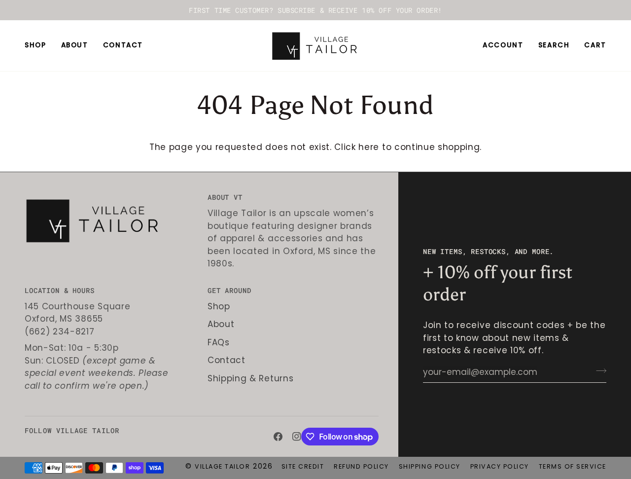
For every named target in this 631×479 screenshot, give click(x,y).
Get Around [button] (229, 290)
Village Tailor (222, 466)
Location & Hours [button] (59, 290)
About (221, 324)
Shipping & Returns (250, 378)
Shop (219, 306)
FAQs (219, 342)
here (368, 147)
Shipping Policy (429, 466)
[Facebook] (278, 436)
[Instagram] (296, 436)
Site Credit (302, 466)
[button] (39, 45)
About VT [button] (225, 197)
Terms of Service (572, 466)
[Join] (598, 371)
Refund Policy (361, 466)
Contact (226, 360)
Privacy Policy (499, 466)
